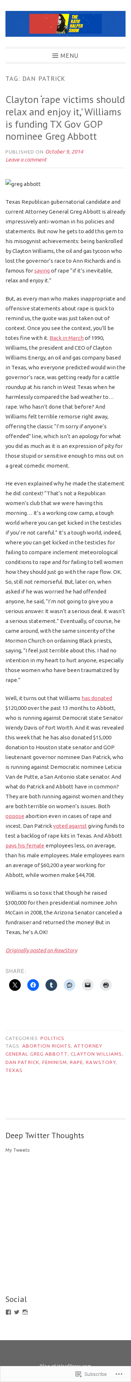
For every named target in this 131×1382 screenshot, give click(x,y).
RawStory (101, 1062)
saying (42, 270)
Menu (69, 55)
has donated (97, 698)
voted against (70, 826)
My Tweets (17, 1150)
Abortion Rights (46, 1046)
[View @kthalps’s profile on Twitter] (17, 1312)
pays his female (24, 845)
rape (76, 1062)
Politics (52, 1038)
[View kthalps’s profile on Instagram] (25, 1312)
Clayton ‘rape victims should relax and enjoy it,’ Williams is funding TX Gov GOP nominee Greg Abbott (65, 117)
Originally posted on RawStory (41, 950)
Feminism (54, 1062)
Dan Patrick (22, 1062)
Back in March (66, 338)
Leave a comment (26, 159)
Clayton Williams (96, 1054)
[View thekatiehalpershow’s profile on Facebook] (8, 1312)
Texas (14, 1070)
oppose (14, 816)
